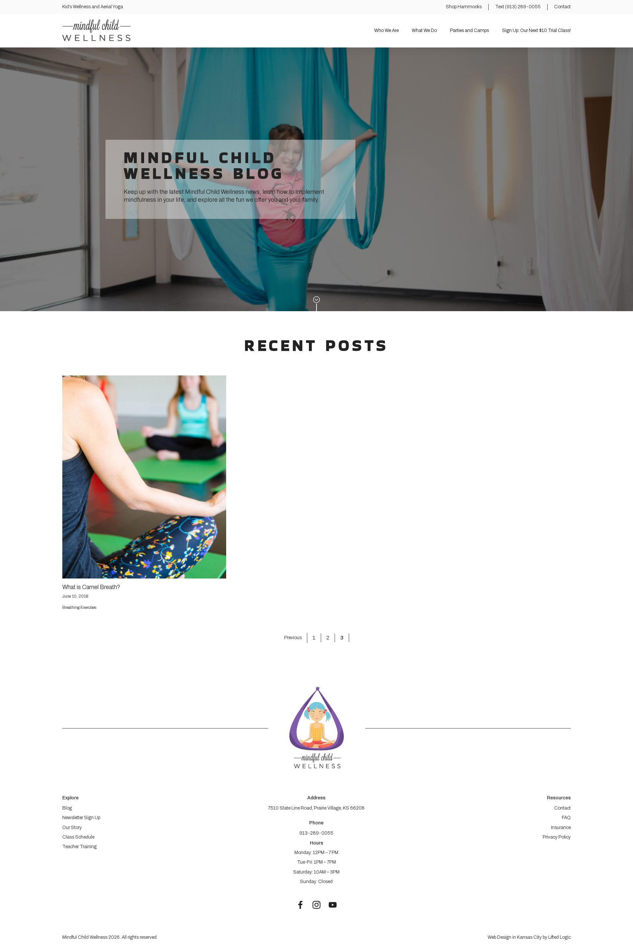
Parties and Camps (469, 30)
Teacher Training (79, 846)
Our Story (72, 827)
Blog (67, 808)
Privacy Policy (557, 837)
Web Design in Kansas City (515, 937)
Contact (562, 808)
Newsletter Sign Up (81, 817)
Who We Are (386, 30)
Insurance (561, 827)
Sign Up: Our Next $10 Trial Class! (536, 30)
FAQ (566, 817)
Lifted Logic (559, 937)
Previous (293, 637)
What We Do (424, 30)
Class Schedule (78, 837)
